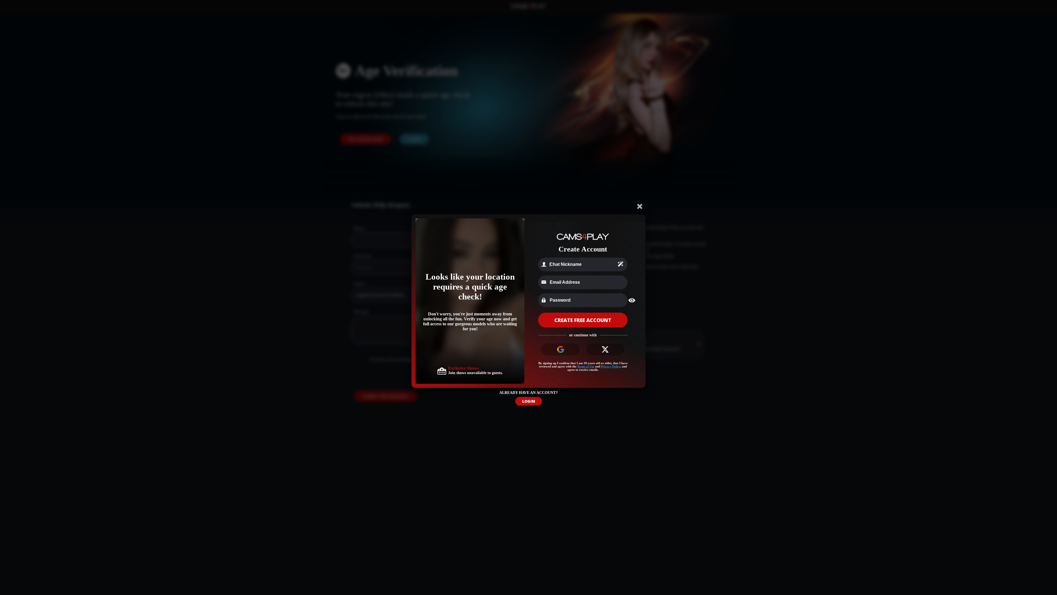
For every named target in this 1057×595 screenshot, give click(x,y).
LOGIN (528, 401)
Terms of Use (585, 366)
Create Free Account (582, 320)
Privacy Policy (610, 366)
